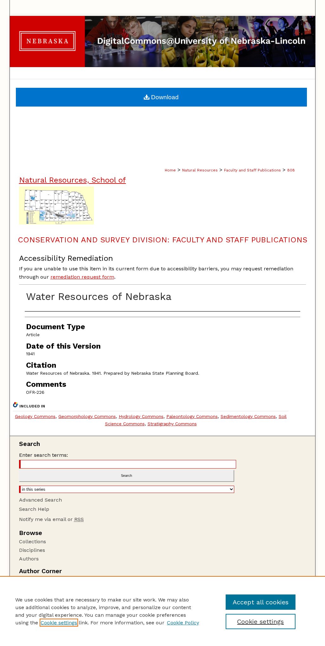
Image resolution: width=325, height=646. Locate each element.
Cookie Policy (183, 623)
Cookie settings (59, 623)
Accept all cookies (261, 602)
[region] (162, 611)
